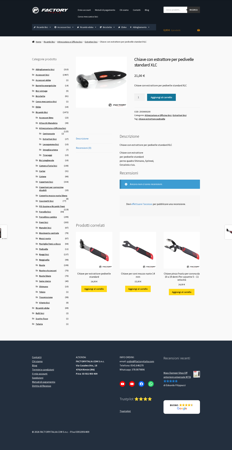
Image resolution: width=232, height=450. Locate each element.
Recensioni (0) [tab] (83, 147)
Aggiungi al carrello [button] (94, 288)
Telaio (42, 291)
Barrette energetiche (46, 85)
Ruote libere (45, 275)
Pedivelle (43, 249)
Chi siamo (124, 10)
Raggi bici (44, 254)
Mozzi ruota (45, 238)
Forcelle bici (45, 211)
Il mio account (84, 10)
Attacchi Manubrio (48, 123)
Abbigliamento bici (45, 69)
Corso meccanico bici (88, 16)
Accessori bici (64, 27)
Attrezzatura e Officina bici (69, 41)
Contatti (136, 10)
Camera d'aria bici (48, 165)
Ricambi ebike (86, 27)
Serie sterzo (45, 281)
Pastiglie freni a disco (50, 243)
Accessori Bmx (46, 117)
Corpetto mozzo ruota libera (53, 195)
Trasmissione (46, 297)
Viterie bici (44, 302)
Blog (147, 10)
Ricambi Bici (42, 27)
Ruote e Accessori (48, 270)
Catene (42, 176)
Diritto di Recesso (41, 385)
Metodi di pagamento (105, 10)
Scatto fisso (42, 318)
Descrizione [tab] (82, 138)
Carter (42, 171)
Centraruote (49, 133)
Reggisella (44, 259)
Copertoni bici (46, 181)
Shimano (43, 286)
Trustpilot (125, 411)
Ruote (42, 265)
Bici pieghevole (46, 160)
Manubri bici (45, 227)
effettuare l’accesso (141, 204)
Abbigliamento (140, 27)
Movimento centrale (49, 233)
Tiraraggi (47, 155)
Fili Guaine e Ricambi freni (52, 206)
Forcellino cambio (48, 217)
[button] (182, 407)
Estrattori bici (91, 41)
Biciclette (107, 27)
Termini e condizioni (43, 369)
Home (38, 41)
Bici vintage (41, 90)
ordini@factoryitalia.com (140, 361)
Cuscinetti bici (46, 201)
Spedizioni (37, 377)
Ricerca (194, 9)
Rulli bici (40, 313)
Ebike (124, 27)
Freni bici (43, 222)
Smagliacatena (50, 149)
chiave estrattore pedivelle (152, 118)
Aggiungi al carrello (161, 97)
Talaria (39, 324)
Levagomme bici (51, 144)
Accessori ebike (43, 80)
